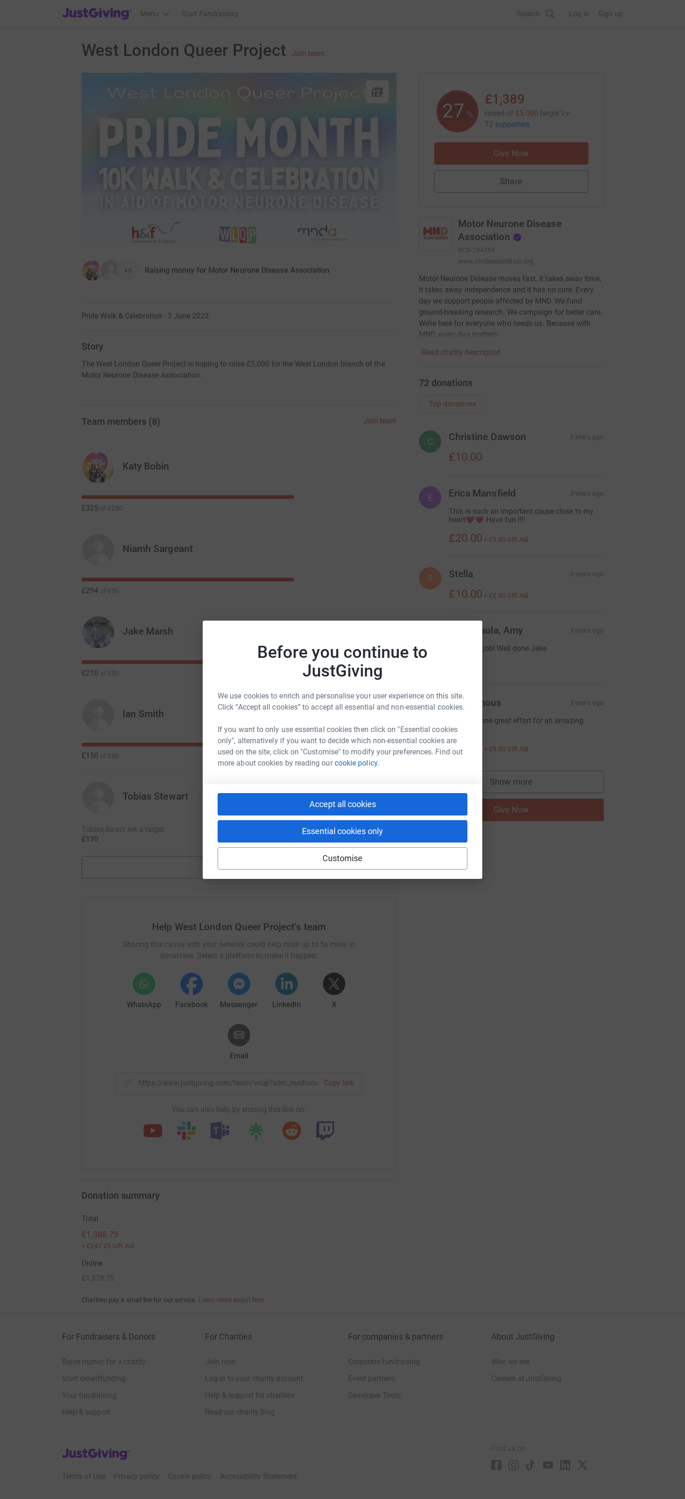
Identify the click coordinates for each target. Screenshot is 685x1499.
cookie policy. (357, 763)
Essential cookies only (342, 831)
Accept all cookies (342, 804)
